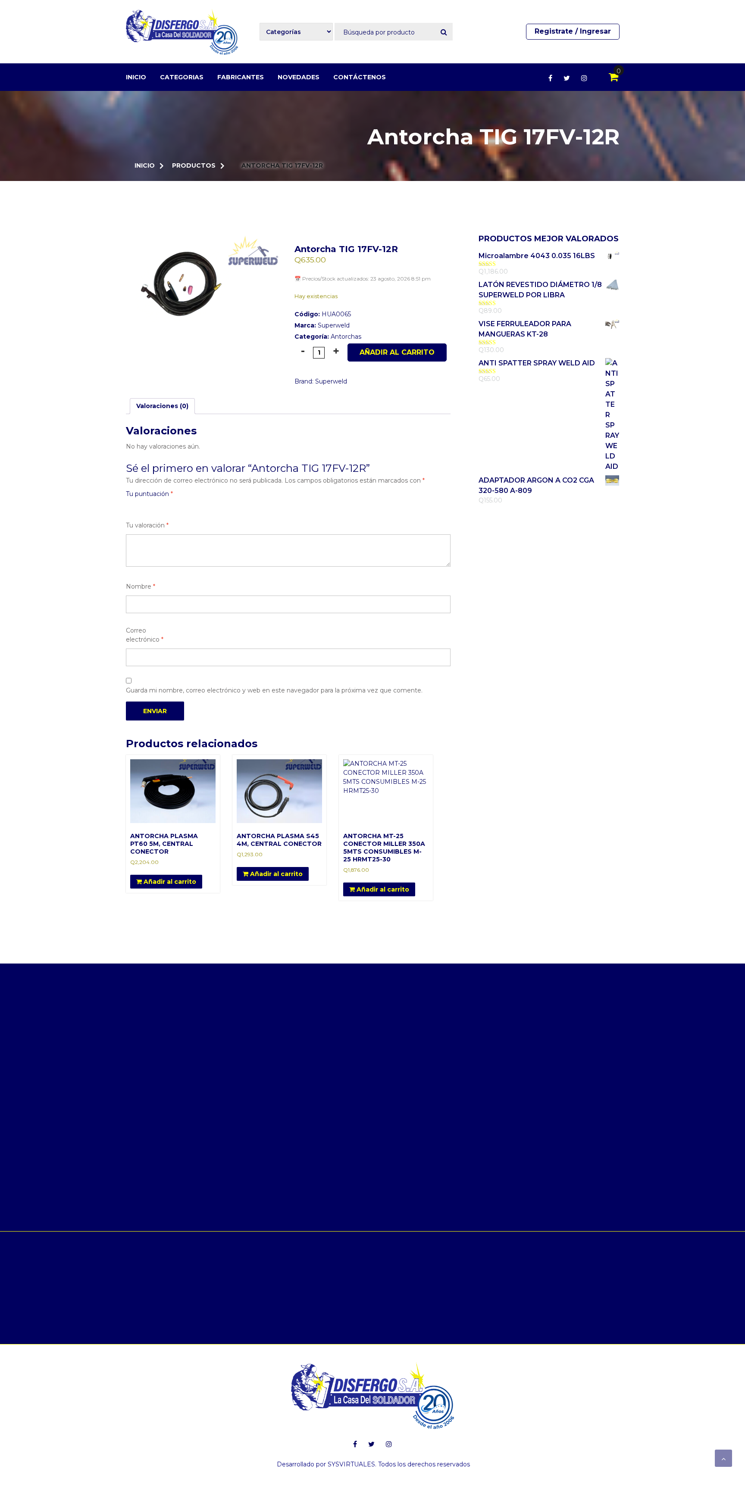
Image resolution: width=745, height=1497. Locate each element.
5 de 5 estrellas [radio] (179, 506)
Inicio (136, 77)
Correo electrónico (144, 635)
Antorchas (346, 336)
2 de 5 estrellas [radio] (143, 506)
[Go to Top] (723, 1458)
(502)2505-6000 (356, 1259)
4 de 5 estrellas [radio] (167, 506)
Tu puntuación (149, 494)
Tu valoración (147, 525)
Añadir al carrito (397, 352)
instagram (584, 78)
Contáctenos (359, 77)
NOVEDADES (298, 77)
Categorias (181, 77)
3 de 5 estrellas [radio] (155, 506)
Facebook (550, 78)
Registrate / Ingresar (573, 31)
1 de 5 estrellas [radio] (131, 506)
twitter (566, 78)
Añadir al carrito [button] (169, 882)
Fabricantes (240, 77)
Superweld (334, 325)
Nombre (140, 586)
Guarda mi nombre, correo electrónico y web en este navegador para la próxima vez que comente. (274, 690)
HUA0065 (322, 314)
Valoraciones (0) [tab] (162, 406)
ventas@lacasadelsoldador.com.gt (555, 1259)
